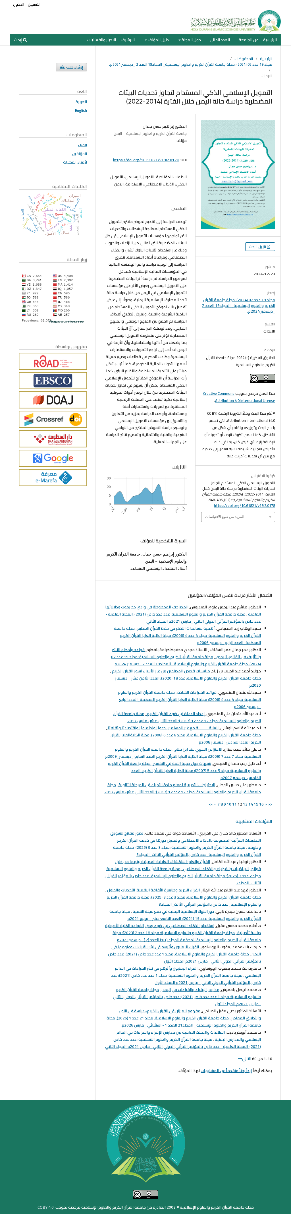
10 (229, 804)
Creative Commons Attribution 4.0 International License (239, 397)
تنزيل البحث (258, 246)
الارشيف (128, 40)
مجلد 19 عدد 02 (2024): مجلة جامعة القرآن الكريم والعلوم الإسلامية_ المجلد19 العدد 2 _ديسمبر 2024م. (190, 64)
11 (234, 804)
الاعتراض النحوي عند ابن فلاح (197, 749)
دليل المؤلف (158, 40)
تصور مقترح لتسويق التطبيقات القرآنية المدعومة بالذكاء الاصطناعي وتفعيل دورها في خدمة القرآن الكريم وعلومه (185, 840)
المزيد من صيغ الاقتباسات (224, 516)
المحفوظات (243, 58)
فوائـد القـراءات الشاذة (196, 692)
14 (250, 804)
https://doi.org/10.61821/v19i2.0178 (146, 160)
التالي (246, 1058)
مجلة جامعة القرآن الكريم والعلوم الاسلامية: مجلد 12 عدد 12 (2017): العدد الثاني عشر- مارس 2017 (187, 717)
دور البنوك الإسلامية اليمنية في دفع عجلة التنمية (173, 911)
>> (211, 804)
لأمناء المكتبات (75, 162)
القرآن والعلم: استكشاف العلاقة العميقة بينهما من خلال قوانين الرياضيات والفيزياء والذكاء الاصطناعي (188, 865)
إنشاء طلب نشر (71, 67)
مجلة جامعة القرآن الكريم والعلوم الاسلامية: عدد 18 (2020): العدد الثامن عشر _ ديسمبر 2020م (188, 681)
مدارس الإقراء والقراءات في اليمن (190, 989)
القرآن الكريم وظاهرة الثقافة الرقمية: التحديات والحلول (153, 890)
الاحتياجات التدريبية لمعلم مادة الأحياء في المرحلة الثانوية (166, 784)
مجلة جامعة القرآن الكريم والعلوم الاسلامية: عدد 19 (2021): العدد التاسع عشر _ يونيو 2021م (185, 915)
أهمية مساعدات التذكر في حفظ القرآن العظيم (175, 628)
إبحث (18, 40)
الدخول (18, 4)
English (81, 110)
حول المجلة (191, 40)
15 (256, 804)
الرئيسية (270, 40)
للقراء (82, 145)
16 (261, 804)
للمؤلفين (79, 153)
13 (245, 804)
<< (270, 804)
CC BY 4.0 (46, 1207)
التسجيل (34, 4)
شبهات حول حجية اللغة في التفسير (181, 763)
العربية (81, 102)
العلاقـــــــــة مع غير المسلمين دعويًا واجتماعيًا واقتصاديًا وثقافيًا (163, 728)
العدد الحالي (220, 40)
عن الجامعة (248, 40)
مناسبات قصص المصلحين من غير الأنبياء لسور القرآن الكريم (160, 671)
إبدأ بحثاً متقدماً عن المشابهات (226, 1070)
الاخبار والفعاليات (101, 40)
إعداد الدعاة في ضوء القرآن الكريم (175, 713)
